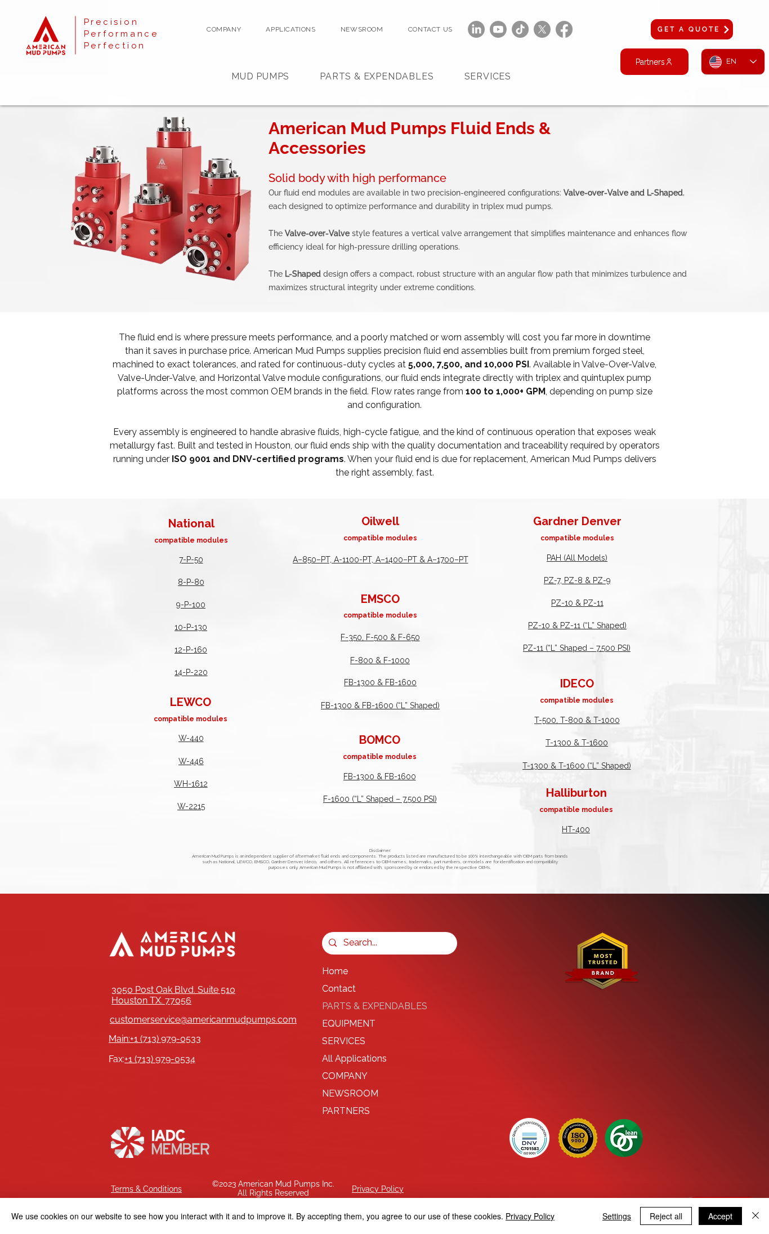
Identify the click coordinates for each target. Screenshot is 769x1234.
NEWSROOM (350, 1093)
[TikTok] (520, 29)
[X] (542, 29)
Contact (339, 988)
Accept (720, 1216)
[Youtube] (498, 29)
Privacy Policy (530, 1216)
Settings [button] (616, 1216)
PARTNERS (346, 1111)
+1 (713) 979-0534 (159, 1059)
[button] (224, 29)
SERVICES (343, 1041)
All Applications (354, 1058)
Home (335, 971)
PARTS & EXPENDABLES (374, 1006)
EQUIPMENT (348, 1023)
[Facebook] (564, 29)
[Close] (755, 1216)
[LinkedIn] (476, 29)
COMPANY (345, 1076)
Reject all (666, 1216)
